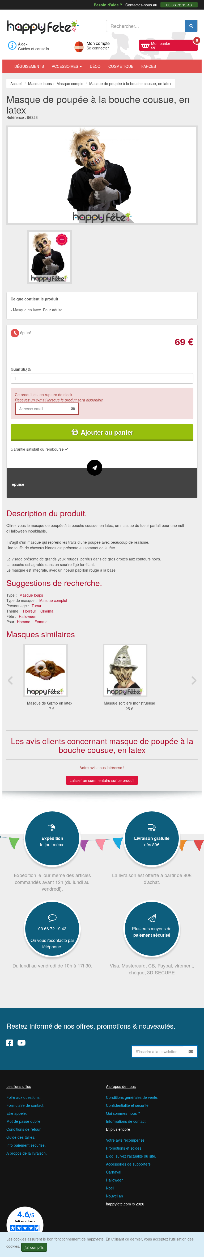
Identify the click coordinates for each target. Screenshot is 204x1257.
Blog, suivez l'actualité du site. (131, 1156)
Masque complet (53, 600)
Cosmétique (120, 66)
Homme (23, 621)
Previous (10, 680)
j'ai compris (34, 1247)
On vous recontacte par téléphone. (52, 943)
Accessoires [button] (65, 66)
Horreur (29, 611)
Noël (110, 1188)
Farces (148, 66)
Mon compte (98, 45)
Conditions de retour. (23, 1129)
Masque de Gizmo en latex (49, 703)
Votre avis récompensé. (126, 1140)
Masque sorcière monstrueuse (129, 703)
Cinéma (46, 611)
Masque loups (31, 595)
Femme (41, 621)
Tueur (36, 605)
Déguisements (29, 66)
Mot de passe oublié (23, 1121)
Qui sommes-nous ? (123, 1113)
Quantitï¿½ (21, 369)
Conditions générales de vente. (132, 1097)
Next (194, 680)
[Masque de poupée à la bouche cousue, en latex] (64, 257)
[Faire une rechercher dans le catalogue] (191, 26)
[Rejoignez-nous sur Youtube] (21, 1042)
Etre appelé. (16, 1113)
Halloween (27, 616)
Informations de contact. (126, 1121)
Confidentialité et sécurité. (128, 1105)
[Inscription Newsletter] (191, 1051)
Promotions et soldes (123, 1148)
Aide (22, 44)
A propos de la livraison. (26, 1153)
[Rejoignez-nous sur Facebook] (9, 1042)
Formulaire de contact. (25, 1105)
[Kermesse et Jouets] (164, 64)
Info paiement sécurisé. (26, 1145)
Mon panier (174, 45)
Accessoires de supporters (128, 1164)
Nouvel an (114, 1196)
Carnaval (113, 1172)
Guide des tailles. (20, 1137)
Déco (95, 66)
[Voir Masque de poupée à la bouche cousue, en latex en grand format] (102, 174)
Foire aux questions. (23, 1097)
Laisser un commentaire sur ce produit (102, 780)
